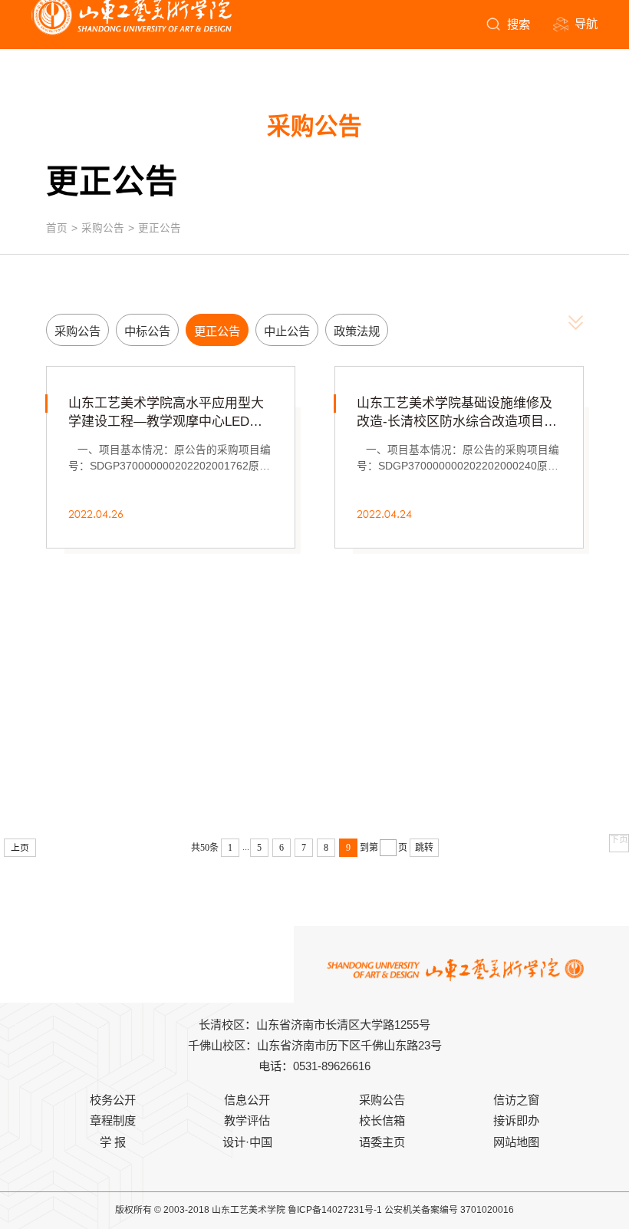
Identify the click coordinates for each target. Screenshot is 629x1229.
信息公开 (247, 1099)
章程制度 (113, 1120)
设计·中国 (247, 1141)
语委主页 (382, 1141)
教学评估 (247, 1120)
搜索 (518, 24)
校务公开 (113, 1099)
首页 (57, 228)
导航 (586, 23)
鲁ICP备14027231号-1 (335, 1209)
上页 (20, 847)
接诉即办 (516, 1120)
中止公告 (287, 331)
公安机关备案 (412, 1209)
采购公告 (102, 228)
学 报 (113, 1141)
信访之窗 (516, 1099)
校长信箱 (382, 1120)
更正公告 (159, 228)
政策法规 (357, 331)
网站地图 (516, 1141)
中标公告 (147, 331)
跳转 (424, 847)
